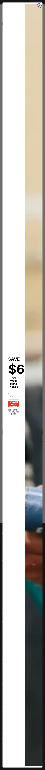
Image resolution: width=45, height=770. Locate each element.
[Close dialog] (39, 5)
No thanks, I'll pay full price (13, 412)
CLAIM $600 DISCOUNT (14, 404)
